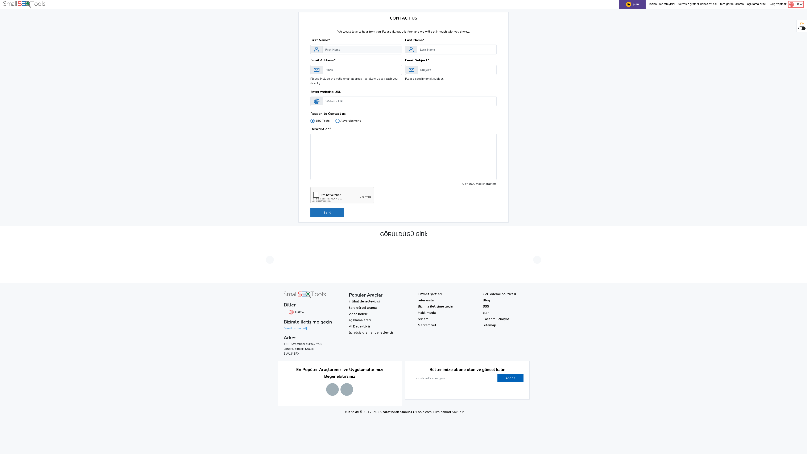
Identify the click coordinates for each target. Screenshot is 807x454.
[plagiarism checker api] (332, 389)
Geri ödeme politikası (499, 294)
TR (797, 4)
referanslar (426, 300)
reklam (423, 319)
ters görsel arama (732, 4)
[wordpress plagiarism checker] (346, 389)
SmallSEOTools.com (416, 412)
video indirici (358, 314)
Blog (486, 300)
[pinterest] (483, 391)
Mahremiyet (427, 325)
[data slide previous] (270, 260)
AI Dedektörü (359, 326)
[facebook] (452, 391)
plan (636, 4)
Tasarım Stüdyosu (497, 319)
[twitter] (462, 391)
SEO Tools (322, 121)
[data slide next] (537, 260)
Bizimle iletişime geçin (435, 306)
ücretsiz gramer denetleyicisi (697, 4)
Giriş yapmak (778, 4)
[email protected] (295, 328)
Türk (298, 312)
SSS (486, 306)
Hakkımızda (427, 312)
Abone (510, 378)
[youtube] (473, 391)
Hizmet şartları (430, 294)
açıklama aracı (756, 4)
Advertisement (350, 121)
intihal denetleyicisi (662, 4)
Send (327, 212)
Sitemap (489, 325)
